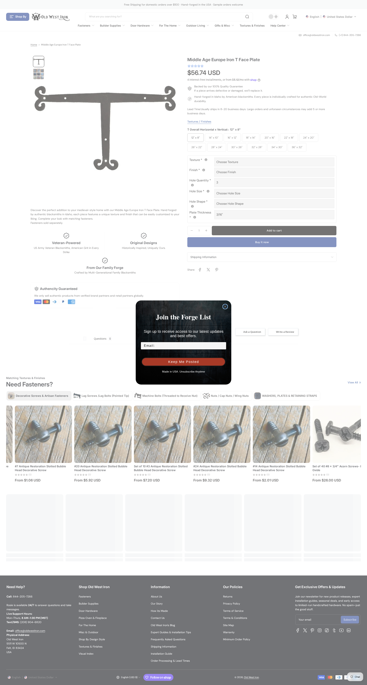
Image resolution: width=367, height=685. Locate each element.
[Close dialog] (225, 306)
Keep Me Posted (183, 362)
